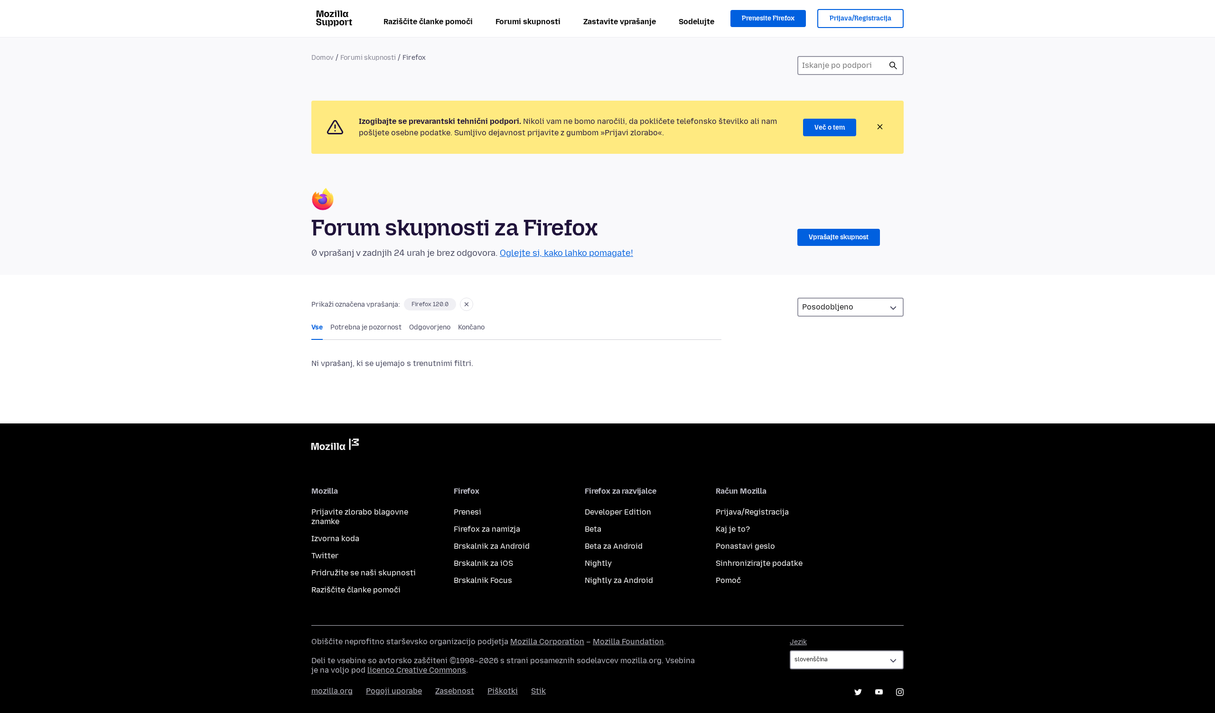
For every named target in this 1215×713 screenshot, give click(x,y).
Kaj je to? (733, 529)
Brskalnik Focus (483, 580)
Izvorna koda (335, 538)
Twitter (324, 555)
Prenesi (467, 511)
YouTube (879, 692)
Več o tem (829, 127)
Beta (593, 529)
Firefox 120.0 (430, 304)
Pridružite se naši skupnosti (363, 572)
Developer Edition (618, 511)
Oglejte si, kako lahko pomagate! (566, 253)
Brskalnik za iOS (483, 563)
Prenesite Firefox (768, 18)
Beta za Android (614, 546)
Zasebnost (454, 690)
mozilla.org (332, 690)
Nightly (598, 563)
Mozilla (335, 446)
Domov (322, 58)
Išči (893, 65)
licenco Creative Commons (416, 670)
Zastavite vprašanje (619, 21)
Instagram (900, 692)
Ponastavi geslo (745, 546)
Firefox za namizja (487, 529)
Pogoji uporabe (394, 690)
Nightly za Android (619, 580)
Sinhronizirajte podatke (759, 563)
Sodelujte (696, 21)
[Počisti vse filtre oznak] (466, 304)
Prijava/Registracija (860, 18)
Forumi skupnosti (528, 21)
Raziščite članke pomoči (428, 21)
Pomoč (728, 580)
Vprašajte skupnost (839, 237)
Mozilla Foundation (628, 641)
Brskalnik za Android (492, 546)
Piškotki (502, 690)
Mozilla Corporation (547, 641)
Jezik (798, 642)
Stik (538, 690)
